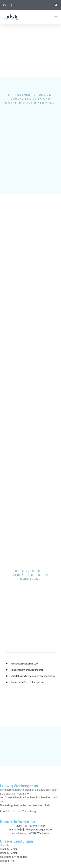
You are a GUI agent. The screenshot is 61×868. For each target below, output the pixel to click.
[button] (56, 4)
